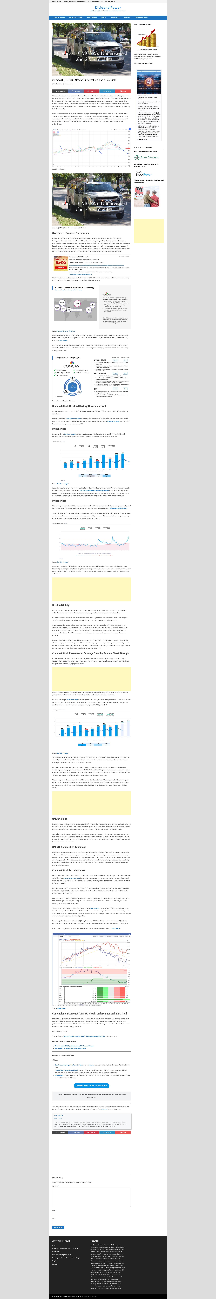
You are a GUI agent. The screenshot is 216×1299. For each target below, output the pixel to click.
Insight (103, 18)
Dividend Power (108, 7)
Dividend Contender (74, 419)
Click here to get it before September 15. (80, 274)
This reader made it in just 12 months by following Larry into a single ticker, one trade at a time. (96, 265)
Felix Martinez (58, 84)
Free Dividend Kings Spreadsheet (66, 1070)
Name (54, 1210)
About (54, 1245)
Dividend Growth (59, 18)
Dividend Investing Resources (95, 1)
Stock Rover (116, 928)
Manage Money (115, 18)
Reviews (55, 1264)
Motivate (127, 18)
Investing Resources (141, 18)
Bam (95, 1296)
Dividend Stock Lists (76, 18)
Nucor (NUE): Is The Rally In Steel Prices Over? (70, 1049)
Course (91, 1065)
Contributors (56, 1251)
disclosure (104, 1109)
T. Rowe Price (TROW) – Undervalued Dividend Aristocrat (74, 1046)
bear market (63, 340)
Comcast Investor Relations (66, 331)
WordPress (88, 1296)
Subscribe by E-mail (109, 1)
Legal (54, 1261)
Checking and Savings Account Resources (74, 1)
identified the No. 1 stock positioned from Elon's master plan (148, 134)
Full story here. (142, 139)
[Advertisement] (91, 589)
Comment (55, 1186)
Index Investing (92, 18)
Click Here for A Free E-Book (143, 63)
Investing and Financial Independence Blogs (66, 1258)
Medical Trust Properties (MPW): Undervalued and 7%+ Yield (84, 1036)
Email (54, 1218)
